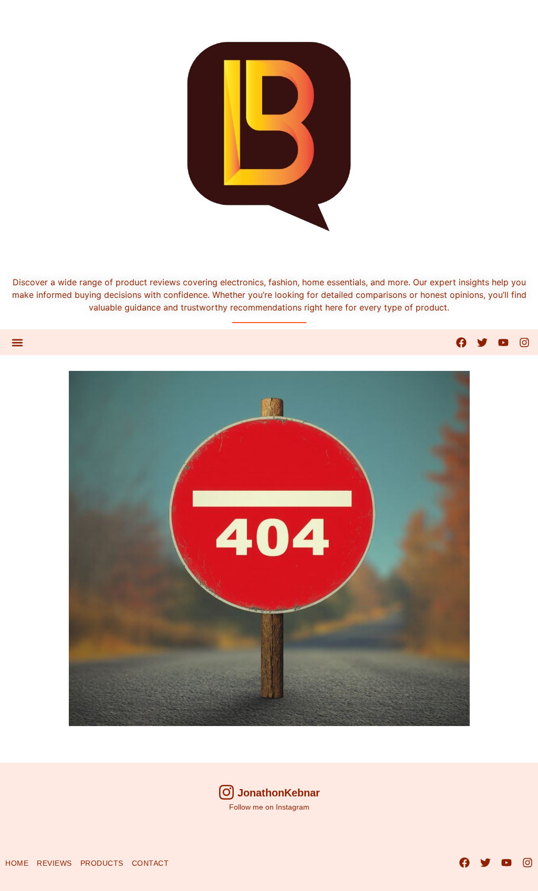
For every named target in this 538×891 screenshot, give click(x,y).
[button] (17, 342)
